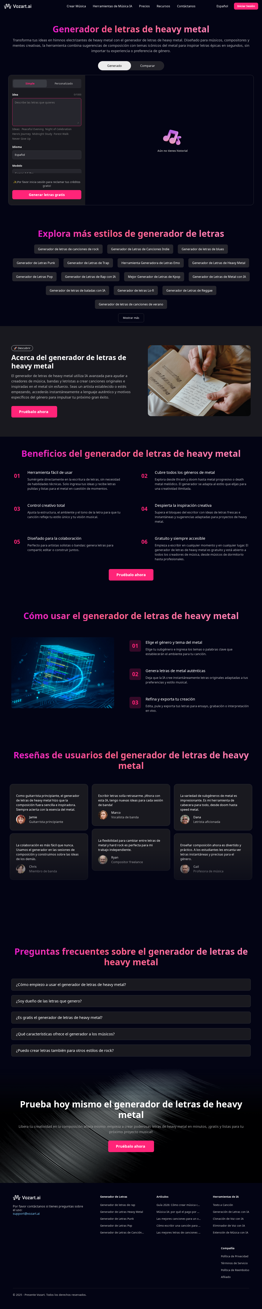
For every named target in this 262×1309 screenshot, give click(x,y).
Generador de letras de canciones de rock (68, 249)
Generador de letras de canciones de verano (131, 304)
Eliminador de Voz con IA (229, 1225)
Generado (114, 66)
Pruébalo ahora (33, 411)
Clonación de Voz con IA (228, 1218)
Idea (15, 94)
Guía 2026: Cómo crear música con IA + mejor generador (179, 1205)
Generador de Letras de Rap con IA (90, 277)
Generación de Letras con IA (231, 1212)
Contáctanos (186, 6)
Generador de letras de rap (117, 1205)
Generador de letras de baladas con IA (77, 290)
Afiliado (226, 1277)
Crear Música (76, 6)
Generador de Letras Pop (34, 277)
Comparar (147, 66)
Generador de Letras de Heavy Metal (218, 263)
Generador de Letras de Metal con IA (219, 277)
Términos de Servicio (234, 1263)
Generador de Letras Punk (36, 263)
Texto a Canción (223, 1205)
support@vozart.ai (26, 1213)
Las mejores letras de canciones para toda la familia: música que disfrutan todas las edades (179, 1232)
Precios (144, 6)
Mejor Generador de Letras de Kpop (154, 277)
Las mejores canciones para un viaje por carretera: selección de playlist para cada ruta (179, 1218)
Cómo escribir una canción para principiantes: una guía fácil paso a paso (179, 1225)
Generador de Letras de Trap (88, 263)
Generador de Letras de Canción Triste (122, 1232)
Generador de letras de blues (203, 249)
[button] (112, 6)
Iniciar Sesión (246, 6)
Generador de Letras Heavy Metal (121, 1212)
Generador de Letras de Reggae (189, 290)
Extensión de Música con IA (230, 1232)
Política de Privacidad (234, 1256)
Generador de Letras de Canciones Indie (140, 249)
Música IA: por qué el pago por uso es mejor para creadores (179, 1212)
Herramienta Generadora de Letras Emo (150, 263)
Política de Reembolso (235, 1270)
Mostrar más (131, 318)
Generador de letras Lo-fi (136, 290)
